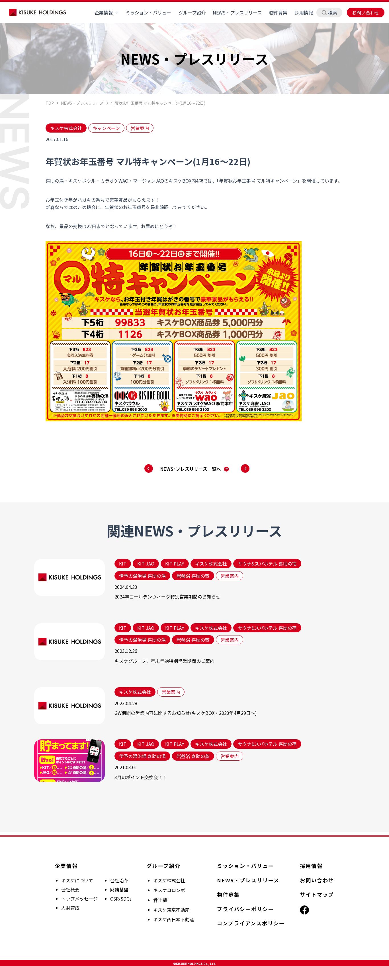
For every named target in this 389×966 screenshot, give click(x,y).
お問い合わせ (365, 12)
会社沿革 (119, 880)
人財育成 (70, 907)
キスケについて (77, 880)
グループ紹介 (192, 12)
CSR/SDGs (121, 898)
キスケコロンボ (169, 890)
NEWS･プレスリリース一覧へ (190, 468)
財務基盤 (119, 889)
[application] (115, 12)
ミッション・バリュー (148, 12)
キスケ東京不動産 (171, 909)
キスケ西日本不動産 (173, 919)
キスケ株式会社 (169, 880)
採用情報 (304, 12)
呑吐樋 (160, 900)
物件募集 (278, 12)
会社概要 (70, 889)
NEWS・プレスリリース (237, 12)
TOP (50, 103)
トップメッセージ (79, 898)
